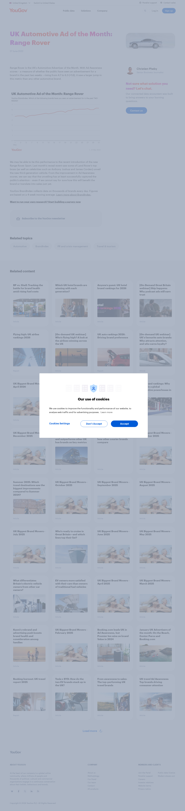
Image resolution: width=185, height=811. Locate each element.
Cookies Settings (59, 423)
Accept (124, 423)
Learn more (106, 412)
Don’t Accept (94, 423)
